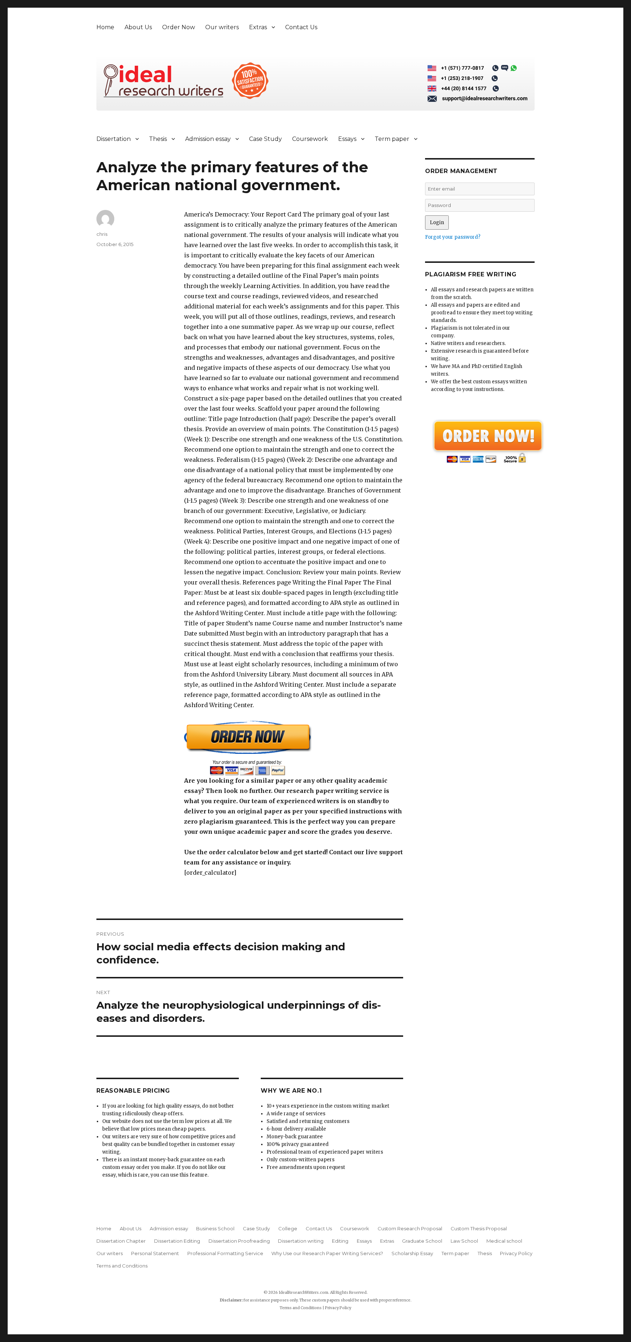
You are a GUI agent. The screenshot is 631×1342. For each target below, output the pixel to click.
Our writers (222, 27)
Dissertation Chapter (121, 1241)
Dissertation (113, 138)
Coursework (310, 138)
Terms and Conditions (122, 1266)
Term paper (392, 138)
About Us (138, 27)
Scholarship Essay (412, 1253)
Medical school (504, 1241)
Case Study (265, 138)
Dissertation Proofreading (239, 1241)
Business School (215, 1228)
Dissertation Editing (177, 1241)
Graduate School (422, 1241)
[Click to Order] (293, 747)
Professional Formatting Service (225, 1253)
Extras (258, 27)
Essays (347, 138)
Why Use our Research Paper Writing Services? (327, 1253)
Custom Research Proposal (410, 1228)
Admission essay (208, 138)
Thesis (158, 138)
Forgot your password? (453, 237)
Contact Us (301, 27)
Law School (464, 1241)
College (287, 1228)
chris (101, 234)
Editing (340, 1241)
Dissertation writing (301, 1241)
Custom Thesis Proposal (479, 1228)
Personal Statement (155, 1253)
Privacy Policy (516, 1253)
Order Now (178, 27)
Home (105, 27)
